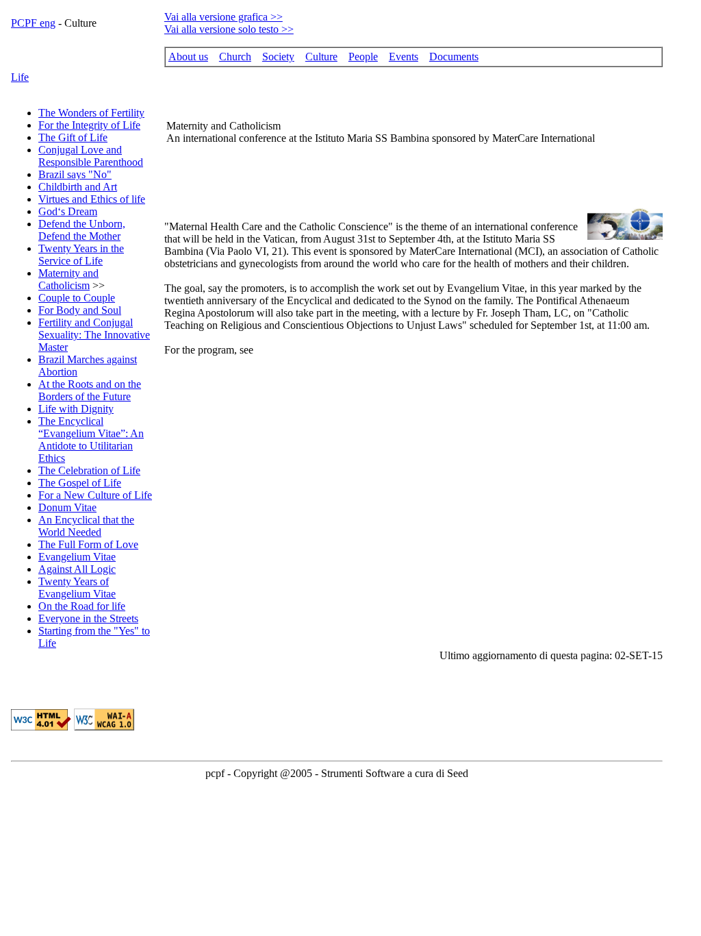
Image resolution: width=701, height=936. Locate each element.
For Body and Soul (79, 310)
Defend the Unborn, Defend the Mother (81, 230)
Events (403, 56)
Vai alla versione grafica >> (223, 17)
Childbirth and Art (77, 187)
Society (278, 56)
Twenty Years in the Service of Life (81, 255)
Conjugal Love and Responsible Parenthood (90, 156)
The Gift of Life (72, 137)
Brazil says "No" (75, 174)
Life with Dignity (76, 409)
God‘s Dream (67, 211)
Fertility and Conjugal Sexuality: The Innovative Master (94, 335)
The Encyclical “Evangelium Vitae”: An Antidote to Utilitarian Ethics (91, 439)
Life (20, 77)
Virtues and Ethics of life (91, 199)
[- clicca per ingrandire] (625, 236)
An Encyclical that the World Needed (86, 526)
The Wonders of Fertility (91, 113)
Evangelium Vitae (77, 557)
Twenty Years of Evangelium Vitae (77, 588)
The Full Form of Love (88, 544)
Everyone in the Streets (88, 618)
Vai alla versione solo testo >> (229, 29)
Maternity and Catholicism (68, 279)
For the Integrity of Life (89, 125)
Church (235, 56)
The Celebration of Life (89, 470)
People (363, 56)
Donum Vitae (67, 507)
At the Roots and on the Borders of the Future (89, 390)
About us (188, 56)
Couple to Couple (76, 298)
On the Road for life (81, 606)
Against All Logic (77, 569)
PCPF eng (33, 23)
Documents (454, 56)
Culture (321, 56)
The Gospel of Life (79, 483)
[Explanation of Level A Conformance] (104, 726)
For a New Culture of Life (95, 495)
